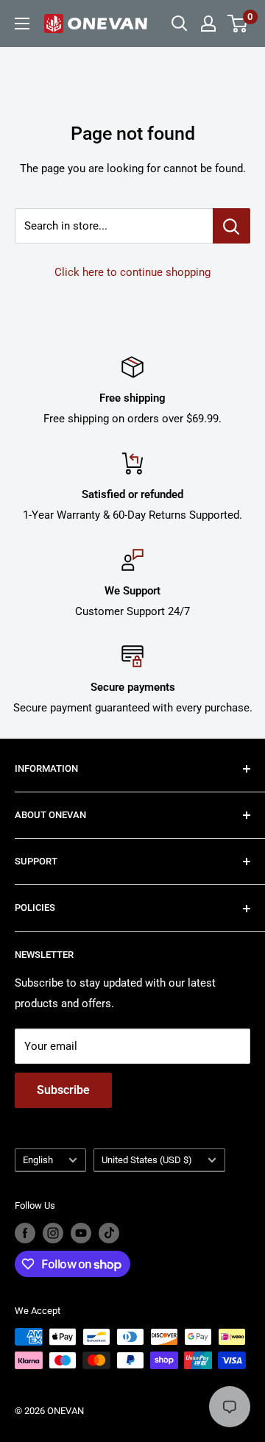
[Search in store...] (231, 226)
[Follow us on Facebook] (25, 1233)
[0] (238, 23)
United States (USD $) (147, 1159)
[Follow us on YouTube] (81, 1233)
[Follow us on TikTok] (109, 1233)
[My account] (208, 23)
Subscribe (63, 1090)
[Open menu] (22, 23)
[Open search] (180, 23)
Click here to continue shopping (132, 272)
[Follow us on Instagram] (53, 1233)
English (38, 1159)
